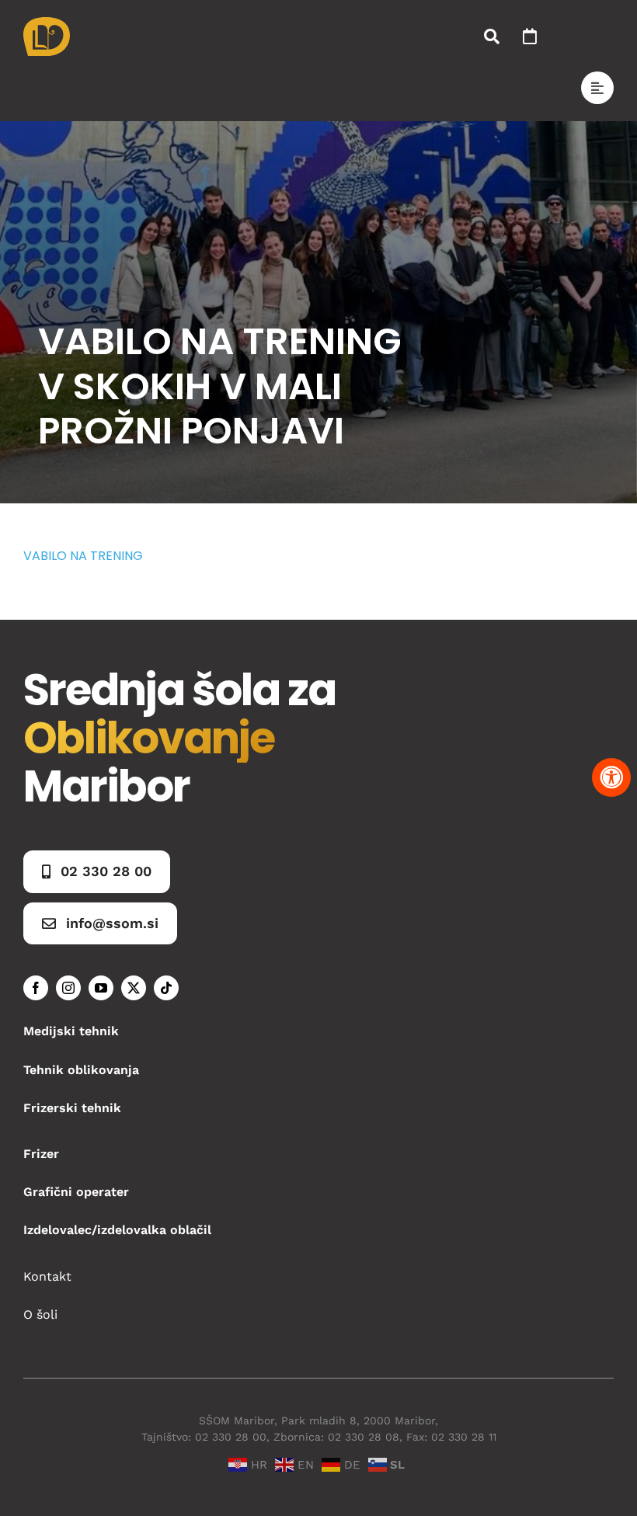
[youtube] (101, 987)
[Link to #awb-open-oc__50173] (492, 36)
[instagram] (68, 987)
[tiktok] (166, 987)
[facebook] (35, 987)
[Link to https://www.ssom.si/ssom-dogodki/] (530, 36)
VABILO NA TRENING (83, 556)
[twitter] (133, 987)
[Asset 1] (46, 23)
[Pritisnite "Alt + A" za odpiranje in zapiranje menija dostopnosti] (611, 777)
